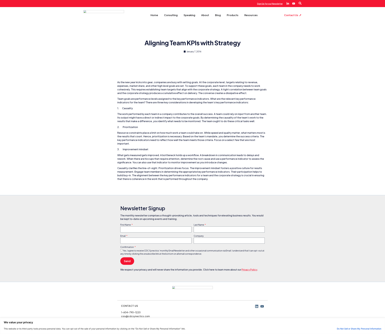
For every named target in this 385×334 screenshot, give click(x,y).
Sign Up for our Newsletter (270, 3)
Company (199, 236)
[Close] (382, 320)
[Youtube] (294, 4)
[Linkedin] (257, 306)
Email (123, 236)
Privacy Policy (249, 269)
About (205, 15)
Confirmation (127, 247)
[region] (192, 326)
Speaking (189, 15)
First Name (125, 225)
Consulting (171, 15)
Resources (251, 15)
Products (232, 15)
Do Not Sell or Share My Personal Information (359, 328)
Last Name (199, 225)
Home (154, 15)
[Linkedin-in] (288, 4)
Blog (218, 15)
